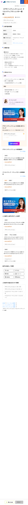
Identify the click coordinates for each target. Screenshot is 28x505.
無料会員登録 (14, 143)
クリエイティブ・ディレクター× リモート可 (14, 292)
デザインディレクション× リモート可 (13, 286)
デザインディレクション (18, 43)
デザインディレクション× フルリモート (13, 289)
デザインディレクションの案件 (8, 306)
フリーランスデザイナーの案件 (9, 305)
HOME (3, 303)
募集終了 (19, 502)
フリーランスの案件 (11, 303)
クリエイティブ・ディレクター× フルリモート (14, 296)
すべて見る (23, 151)
